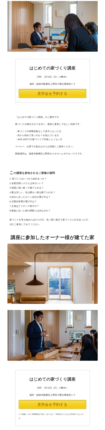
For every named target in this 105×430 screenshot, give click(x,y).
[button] (14, 274)
